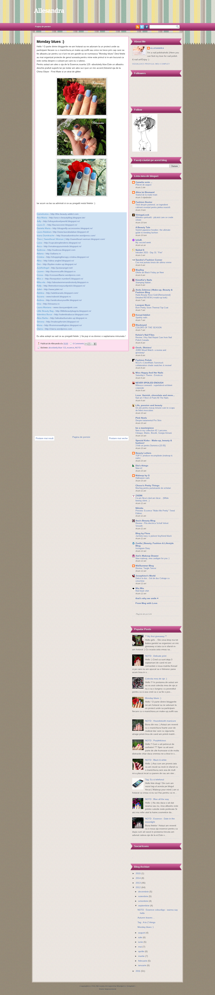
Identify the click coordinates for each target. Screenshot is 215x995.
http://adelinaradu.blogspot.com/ (62, 293)
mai (140, 947)
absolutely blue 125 (57, 347)
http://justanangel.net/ (62, 268)
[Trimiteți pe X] (92, 344)
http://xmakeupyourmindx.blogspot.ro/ (62, 246)
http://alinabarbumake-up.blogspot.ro (68, 318)
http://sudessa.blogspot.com (61, 250)
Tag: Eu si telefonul (154, 779)
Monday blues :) (153, 698)
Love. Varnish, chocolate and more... (155, 395)
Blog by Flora (143, 533)
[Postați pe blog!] (89, 344)
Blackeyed (141, 325)
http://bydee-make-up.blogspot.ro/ (60, 264)
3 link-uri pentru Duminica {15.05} (151, 445)
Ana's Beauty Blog (145, 521)
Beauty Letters (143, 453)
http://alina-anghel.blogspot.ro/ (59, 260)
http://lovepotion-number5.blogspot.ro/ (64, 278)
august (141, 933)
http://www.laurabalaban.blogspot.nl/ (71, 232)
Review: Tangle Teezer (146, 568)
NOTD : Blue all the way (157, 799)
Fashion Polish (144, 360)
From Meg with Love (146, 603)
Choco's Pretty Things (147, 485)
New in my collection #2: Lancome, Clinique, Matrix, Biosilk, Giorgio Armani (154, 431)
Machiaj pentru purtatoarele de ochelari (153, 488)
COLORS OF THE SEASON (148, 327)
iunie (140, 942)
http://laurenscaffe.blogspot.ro (61, 271)
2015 (138, 873)
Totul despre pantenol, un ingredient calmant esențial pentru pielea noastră (153, 206)
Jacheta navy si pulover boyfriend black (154, 536)
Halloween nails (143, 478)
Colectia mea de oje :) (156, 679)
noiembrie (143, 896)
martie (141, 956)
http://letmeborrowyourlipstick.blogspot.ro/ (64, 285)
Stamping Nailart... (144, 282)
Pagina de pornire (43, 27)
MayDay (140, 270)
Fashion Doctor (144, 202)
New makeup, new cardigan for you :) (152, 558)
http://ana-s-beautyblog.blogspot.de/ (67, 217)
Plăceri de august (143, 185)
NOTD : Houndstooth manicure (160, 721)
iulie (140, 937)
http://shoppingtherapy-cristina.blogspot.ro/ (67, 257)
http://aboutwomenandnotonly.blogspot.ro (67, 282)
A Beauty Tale (143, 227)
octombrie (143, 901)
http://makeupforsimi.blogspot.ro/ (62, 321)
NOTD (78, 347)
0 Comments (78, 343)
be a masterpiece (145, 428)
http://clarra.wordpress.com (58, 329)
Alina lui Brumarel (145, 192)
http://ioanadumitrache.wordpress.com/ (76, 235)
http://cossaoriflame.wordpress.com (62, 275)
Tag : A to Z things (146, 922)
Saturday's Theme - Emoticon (149, 375)
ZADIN (139, 495)
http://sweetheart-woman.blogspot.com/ (85, 239)
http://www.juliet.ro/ (53, 289)
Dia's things (142, 465)
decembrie (143, 891)
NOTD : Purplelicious (155, 740)
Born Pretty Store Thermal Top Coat (152, 307)
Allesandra (49, 10)
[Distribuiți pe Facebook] (95, 344)
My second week (143, 242)
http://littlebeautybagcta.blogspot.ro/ (73, 311)
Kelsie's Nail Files (145, 335)
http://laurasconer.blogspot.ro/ (62, 225)
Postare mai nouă (44, 438)
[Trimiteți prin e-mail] (86, 344)
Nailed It (140, 250)
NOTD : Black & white (156, 760)
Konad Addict (143, 315)
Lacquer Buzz (143, 305)
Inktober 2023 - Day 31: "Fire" (149, 252)
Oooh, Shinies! (144, 347)
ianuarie (142, 965)
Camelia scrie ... (144, 182)
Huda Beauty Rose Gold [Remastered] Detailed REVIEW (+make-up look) (153, 296)
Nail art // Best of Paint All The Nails (152, 398)
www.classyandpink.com (65, 307)
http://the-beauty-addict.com (65, 214)
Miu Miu (140, 588)
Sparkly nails (141, 317)
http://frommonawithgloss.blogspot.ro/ (63, 325)
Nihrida (139, 508)
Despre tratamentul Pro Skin (148, 420)
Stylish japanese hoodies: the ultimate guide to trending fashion (153, 231)
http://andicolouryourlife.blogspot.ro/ (64, 300)
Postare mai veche (118, 438)
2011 (138, 971)
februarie (142, 961)
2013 (138, 883)
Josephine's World (146, 576)
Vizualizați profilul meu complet (151, 64)
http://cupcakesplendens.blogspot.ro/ (62, 242)
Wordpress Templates (126, 986)
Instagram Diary (143, 548)
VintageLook (142, 215)
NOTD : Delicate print (155, 656)
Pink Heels (141, 418)
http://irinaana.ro (51, 304)
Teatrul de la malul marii (146, 195)
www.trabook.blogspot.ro (58, 296)
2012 (138, 887)
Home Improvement (107, 989)
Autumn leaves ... (146, 918)
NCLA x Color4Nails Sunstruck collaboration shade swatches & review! (154, 364)
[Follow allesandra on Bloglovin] (144, 151)
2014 (138, 878)
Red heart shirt (142, 591)
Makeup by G (143, 475)
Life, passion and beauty (149, 405)
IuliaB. (139, 240)
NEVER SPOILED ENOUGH (149, 383)
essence (70, 347)
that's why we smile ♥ (147, 598)
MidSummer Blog (145, 566)
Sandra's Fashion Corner (149, 260)
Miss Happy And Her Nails (149, 373)
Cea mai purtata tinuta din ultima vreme (153, 262)
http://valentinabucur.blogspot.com (71, 314)
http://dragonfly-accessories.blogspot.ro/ (73, 228)
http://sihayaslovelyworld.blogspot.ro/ (61, 221)
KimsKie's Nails (144, 280)
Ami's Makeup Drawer (147, 556)
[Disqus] (81, 394)
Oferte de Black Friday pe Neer (150, 272)
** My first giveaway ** (156, 636)
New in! (139, 468)
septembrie (143, 905)
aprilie (141, 951)
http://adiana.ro (53, 253)
